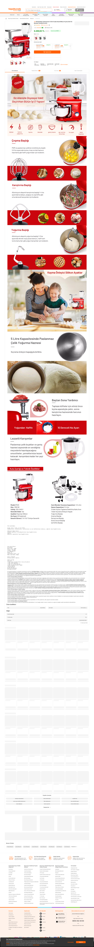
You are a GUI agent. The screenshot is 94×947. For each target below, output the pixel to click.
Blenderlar (10, 874)
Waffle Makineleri (12, 890)
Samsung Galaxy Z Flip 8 (75, 898)
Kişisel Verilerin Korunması (13, 922)
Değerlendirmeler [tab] (36, 70)
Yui (35, 21)
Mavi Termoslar (42, 897)
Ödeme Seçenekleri (27, 923)
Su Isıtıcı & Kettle (11, 897)
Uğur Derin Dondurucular (28, 869)
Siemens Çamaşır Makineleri (29, 894)
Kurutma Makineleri (12, 878)
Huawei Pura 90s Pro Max (75, 878)
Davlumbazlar (11, 903)
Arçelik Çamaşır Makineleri (28, 885)
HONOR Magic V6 (74, 901)
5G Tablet (72, 889)
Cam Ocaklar (42, 878)
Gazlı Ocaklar (42, 892)
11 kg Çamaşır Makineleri (44, 887)
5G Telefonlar (73, 891)
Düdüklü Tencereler (58, 897)
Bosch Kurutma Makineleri (28, 897)
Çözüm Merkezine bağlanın (78, 913)
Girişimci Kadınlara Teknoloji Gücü (30, 920)
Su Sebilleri (10, 872)
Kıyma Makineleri (58, 885)
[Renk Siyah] (40, 38)
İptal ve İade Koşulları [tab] (78, 70)
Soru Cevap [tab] (57, 70)
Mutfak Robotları (58, 892)
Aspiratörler (57, 869)
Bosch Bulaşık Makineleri (28, 879)
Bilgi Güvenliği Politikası (13, 923)
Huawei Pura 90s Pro (74, 880)
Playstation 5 (73, 885)
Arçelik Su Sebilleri (27, 901)
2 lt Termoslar (42, 879)
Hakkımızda (11, 913)
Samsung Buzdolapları (59, 888)
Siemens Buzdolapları (28, 872)
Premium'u (15, 10)
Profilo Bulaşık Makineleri (59, 903)
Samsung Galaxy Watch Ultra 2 (76, 900)
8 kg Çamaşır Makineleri (44, 901)
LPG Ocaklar (42, 872)
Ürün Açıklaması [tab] (15, 70)
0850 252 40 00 (78, 921)
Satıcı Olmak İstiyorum (28, 914)
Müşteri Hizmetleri (12, 918)
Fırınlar (10, 876)
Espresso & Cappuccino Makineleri (14, 894)
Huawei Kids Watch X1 (74, 876)
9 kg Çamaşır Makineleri (44, 883)
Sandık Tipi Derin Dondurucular (45, 874)
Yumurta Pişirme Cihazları (59, 901)
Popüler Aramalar (74, 871)
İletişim (10, 929)
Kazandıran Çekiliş (74, 884)
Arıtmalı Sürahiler (42, 888)
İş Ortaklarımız (11, 914)
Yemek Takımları (11, 899)
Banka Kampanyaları (27, 925)
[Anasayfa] (6, 18)
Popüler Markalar (74, 873)
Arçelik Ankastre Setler (28, 888)
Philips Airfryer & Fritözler (59, 887)
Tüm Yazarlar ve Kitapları (75, 869)
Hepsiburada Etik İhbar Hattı (78, 925)
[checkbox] (43, 46)
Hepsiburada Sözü (74, 867)
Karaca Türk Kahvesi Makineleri (29, 890)
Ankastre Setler (11, 883)
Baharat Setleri (57, 876)
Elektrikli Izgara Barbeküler (59, 883)
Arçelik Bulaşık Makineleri (28, 876)
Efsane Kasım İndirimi (74, 875)
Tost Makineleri (11, 881)
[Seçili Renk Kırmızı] (36, 38)
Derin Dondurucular (58, 881)
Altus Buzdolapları (58, 896)
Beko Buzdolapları (27, 878)
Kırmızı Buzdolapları (43, 885)
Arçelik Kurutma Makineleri (28, 903)
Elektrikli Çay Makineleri (13, 901)
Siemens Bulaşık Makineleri (60, 878)
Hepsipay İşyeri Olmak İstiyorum (29, 916)
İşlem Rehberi (26, 927)
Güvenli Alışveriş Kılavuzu (13, 925)
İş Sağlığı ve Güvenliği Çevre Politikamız (15, 927)
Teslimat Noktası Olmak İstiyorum (29, 922)
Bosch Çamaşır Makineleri (59, 879)
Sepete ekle (48, 52)
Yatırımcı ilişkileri (11, 916)
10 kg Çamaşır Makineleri (44, 876)
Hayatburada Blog (27, 913)
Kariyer (10, 920)
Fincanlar (56, 899)
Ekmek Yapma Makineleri (59, 894)
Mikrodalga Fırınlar (12, 887)
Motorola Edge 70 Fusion (75, 887)
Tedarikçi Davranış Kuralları (29, 918)
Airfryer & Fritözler (12, 879)
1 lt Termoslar (42, 896)
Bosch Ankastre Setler (28, 899)
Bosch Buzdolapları (27, 874)
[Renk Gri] (44, 38)
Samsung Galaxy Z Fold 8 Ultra (76, 896)
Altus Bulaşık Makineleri (28, 892)
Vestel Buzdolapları (27, 883)
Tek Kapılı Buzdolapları (43, 899)
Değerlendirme (44, 25)
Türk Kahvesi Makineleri (13, 896)
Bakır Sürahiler (42, 890)
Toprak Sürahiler (42, 894)
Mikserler (56, 872)
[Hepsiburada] (15, 9)
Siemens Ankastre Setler (28, 896)
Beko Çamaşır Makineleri (28, 887)
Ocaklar (10, 892)
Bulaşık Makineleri (12, 885)
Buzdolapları (11, 869)
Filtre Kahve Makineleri (12, 888)
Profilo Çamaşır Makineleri (59, 874)
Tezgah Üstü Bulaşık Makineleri (45, 869)
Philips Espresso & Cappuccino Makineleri (31, 881)
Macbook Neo (73, 882)
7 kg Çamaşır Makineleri (44, 881)
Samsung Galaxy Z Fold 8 (75, 894)
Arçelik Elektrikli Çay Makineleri (60, 890)
